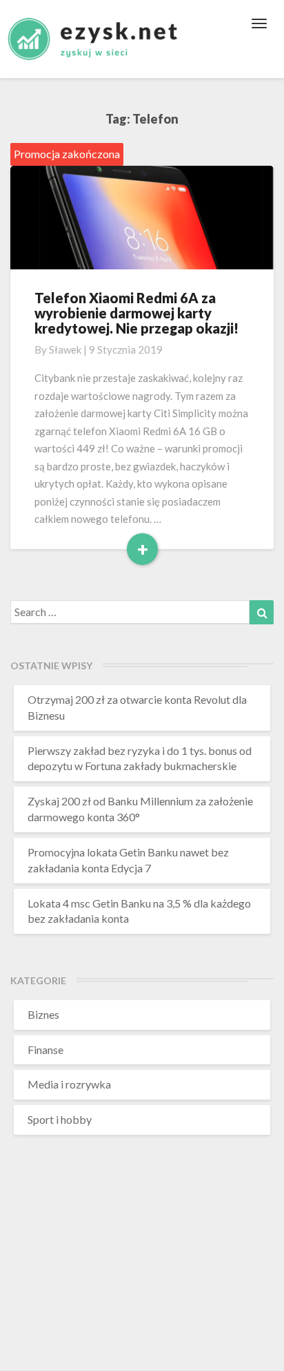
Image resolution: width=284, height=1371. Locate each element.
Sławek (65, 349)
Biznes (43, 1014)
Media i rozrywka (69, 1084)
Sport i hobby (60, 1119)
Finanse (45, 1049)
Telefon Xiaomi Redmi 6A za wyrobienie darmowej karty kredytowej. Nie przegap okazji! (136, 312)
